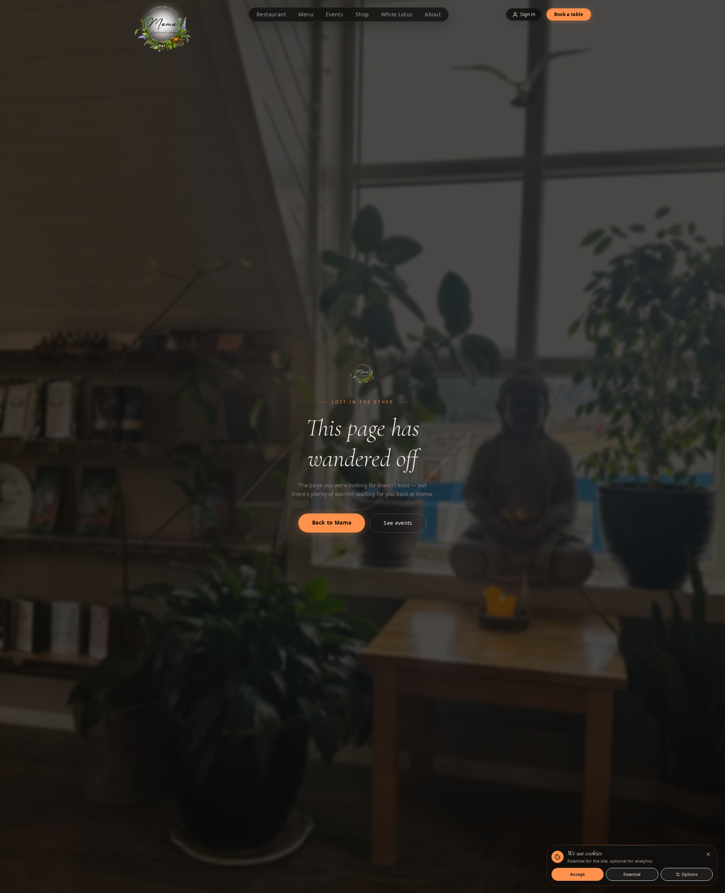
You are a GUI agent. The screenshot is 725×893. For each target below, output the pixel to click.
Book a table (568, 14)
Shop (362, 14)
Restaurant (271, 14)
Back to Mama (331, 522)
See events (398, 522)
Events (334, 14)
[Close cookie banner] (708, 854)
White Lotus (397, 14)
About (433, 14)
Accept (577, 874)
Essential (632, 874)
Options (690, 874)
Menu (306, 14)
